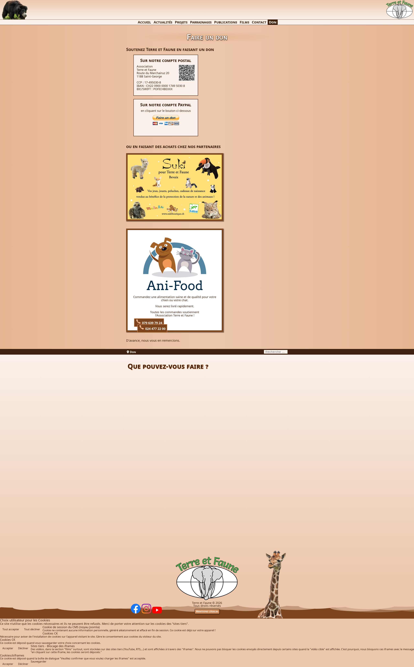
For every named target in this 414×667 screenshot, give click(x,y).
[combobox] (276, 352)
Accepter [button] (7, 648)
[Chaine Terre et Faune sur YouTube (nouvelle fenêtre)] (157, 613)
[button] (409, 662)
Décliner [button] (23, 648)
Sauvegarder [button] (38, 661)
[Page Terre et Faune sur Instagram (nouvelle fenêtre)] (146, 613)
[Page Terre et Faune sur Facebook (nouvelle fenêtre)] (135, 613)
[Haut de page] (207, 600)
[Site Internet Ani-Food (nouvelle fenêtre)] (174, 292)
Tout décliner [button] (32, 629)
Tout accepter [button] (10, 629)
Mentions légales (207, 611)
